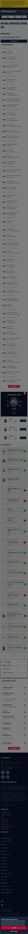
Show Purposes (14, 931)
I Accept (14, 927)
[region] (14, 925)
